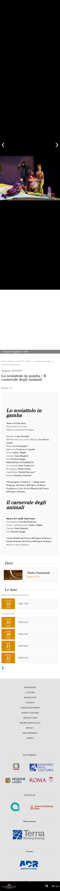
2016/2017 (20, 361)
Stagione (11, 361)
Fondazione (30, 687)
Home (3, 361)
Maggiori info (33, 576)
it (53, 886)
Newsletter (30, 697)
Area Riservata (30, 733)
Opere (28, 361)
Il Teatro (30, 692)
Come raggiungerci (30, 708)
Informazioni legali (30, 723)
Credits (30, 738)
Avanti (56, 145)
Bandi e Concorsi (30, 713)
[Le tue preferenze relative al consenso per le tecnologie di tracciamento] (3, 668)
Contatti (30, 703)
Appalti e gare (30, 718)
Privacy (30, 728)
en (57, 886)
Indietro (4, 145)
